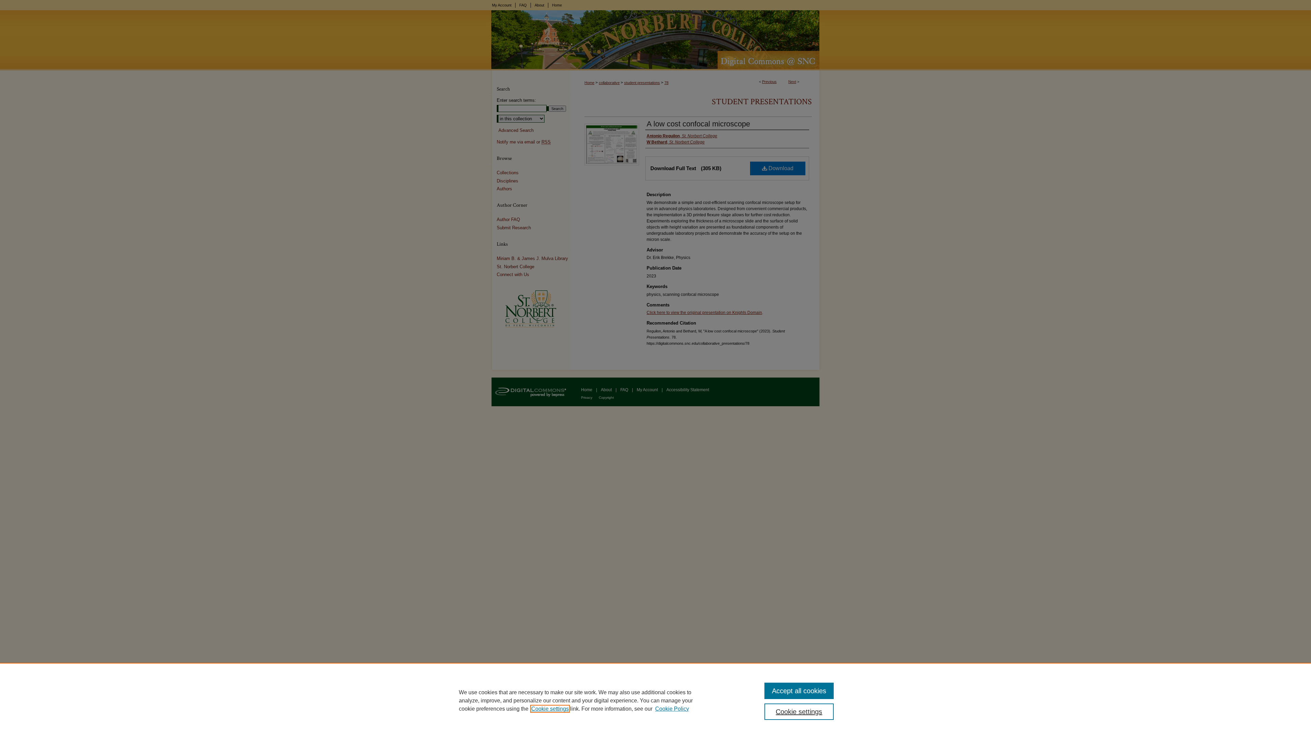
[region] (655, 700)
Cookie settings (550, 709)
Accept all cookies (799, 691)
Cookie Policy (672, 709)
